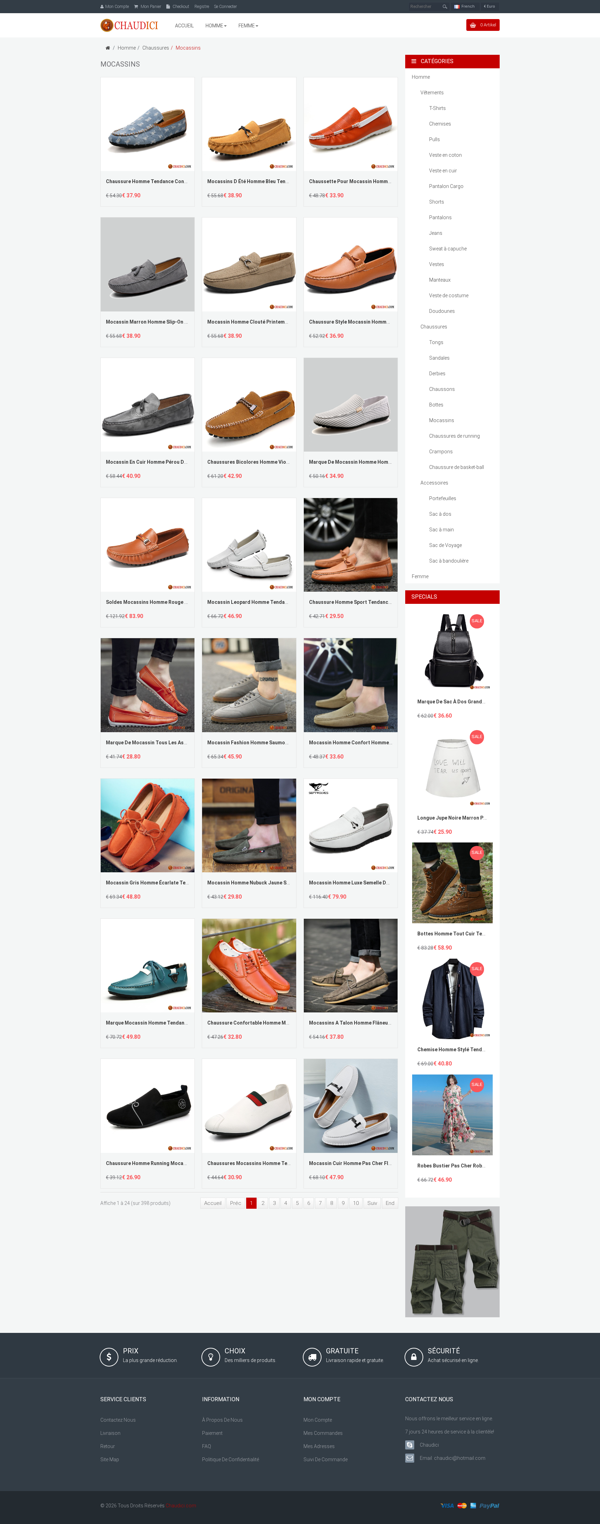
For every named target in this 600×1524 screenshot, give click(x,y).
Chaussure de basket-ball (456, 467)
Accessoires (434, 483)
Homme (127, 48)
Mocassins (188, 48)
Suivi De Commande (325, 1459)
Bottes (436, 405)
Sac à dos (440, 514)
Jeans (435, 233)
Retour (107, 1446)
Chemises (440, 124)
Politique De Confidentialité (230, 1459)
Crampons (441, 451)
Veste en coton (445, 155)
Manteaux (440, 280)
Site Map (109, 1459)
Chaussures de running (454, 436)
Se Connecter (225, 6)
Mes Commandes (323, 1433)
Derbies (437, 373)
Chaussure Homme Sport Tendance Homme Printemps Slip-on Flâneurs (391, 602)
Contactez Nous (118, 1420)
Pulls (434, 139)
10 (356, 1203)
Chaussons (442, 389)
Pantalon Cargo (446, 186)
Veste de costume (448, 295)
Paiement (212, 1433)
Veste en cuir (443, 170)
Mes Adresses (319, 1446)
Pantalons (440, 217)
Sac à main (441, 529)
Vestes (436, 264)
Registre (201, 6)
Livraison (110, 1433)
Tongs (436, 342)
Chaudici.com (181, 1505)
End (390, 1203)
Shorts (436, 202)
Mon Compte (317, 1420)
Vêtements (432, 92)
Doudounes (442, 311)
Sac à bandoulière (448, 561)
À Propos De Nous (222, 1420)
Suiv (372, 1203)
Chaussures (155, 48)
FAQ (206, 1446)
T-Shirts (437, 108)
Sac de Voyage (445, 545)
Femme (420, 576)
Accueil (213, 1203)
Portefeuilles (442, 498)
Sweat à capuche (448, 248)
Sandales (439, 358)
